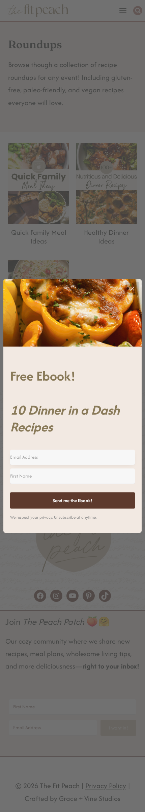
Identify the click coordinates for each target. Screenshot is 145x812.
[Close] (132, 288)
